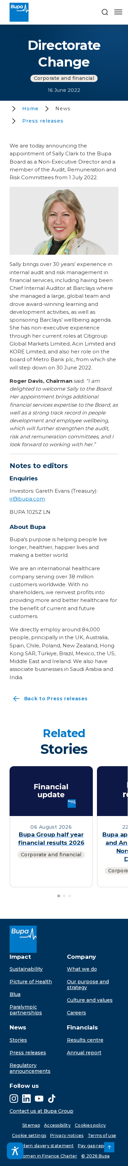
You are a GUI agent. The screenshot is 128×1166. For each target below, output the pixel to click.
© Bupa (95, 1155)
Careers (76, 1013)
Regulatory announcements (30, 1068)
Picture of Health (31, 982)
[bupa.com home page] (21, 12)
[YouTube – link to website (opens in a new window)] (39, 1098)
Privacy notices (67, 1135)
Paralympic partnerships (26, 1010)
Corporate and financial (64, 78)
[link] (109, 1147)
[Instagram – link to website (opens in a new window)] (14, 1098)
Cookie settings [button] (29, 1135)
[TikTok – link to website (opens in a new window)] (51, 1098)
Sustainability (26, 969)
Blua (15, 994)
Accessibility (57, 1125)
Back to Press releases (49, 699)
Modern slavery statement (45, 1145)
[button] (105, 12)
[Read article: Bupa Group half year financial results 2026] (51, 790)
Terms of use (102, 1135)
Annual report (84, 1053)
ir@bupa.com (27, 498)
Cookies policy (90, 1125)
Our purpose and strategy (88, 985)
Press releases (28, 1053)
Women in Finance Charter (47, 1155)
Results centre (85, 1040)
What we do (82, 969)
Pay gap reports (95, 1145)
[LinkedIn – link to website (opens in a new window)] (26, 1098)
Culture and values (90, 1000)
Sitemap (31, 1125)
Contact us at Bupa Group (41, 1111)
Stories (18, 1040)
